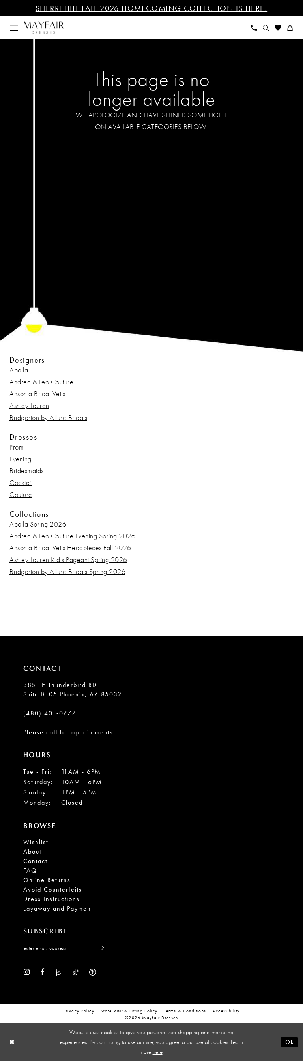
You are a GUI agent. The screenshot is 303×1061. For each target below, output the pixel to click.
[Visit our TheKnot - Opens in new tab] (58, 971)
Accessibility (225, 1010)
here (158, 1052)
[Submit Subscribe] (100, 948)
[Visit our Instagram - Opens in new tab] (26, 971)
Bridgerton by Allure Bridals (48, 417)
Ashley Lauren (29, 405)
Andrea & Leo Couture (41, 381)
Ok (289, 1042)
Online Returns (47, 880)
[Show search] (266, 28)
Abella (18, 369)
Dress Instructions (51, 899)
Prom (16, 446)
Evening (20, 458)
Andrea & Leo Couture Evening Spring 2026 (72, 535)
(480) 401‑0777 (49, 713)
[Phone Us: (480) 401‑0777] (254, 28)
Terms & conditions (185, 1010)
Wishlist (35, 842)
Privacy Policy (79, 1010)
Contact (35, 861)
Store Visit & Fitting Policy (129, 1010)
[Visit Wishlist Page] (278, 27)
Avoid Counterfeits (52, 889)
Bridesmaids (26, 470)
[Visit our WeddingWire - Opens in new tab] (93, 971)
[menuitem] (14, 28)
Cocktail (20, 482)
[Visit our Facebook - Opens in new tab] (42, 971)
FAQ (30, 870)
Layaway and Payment (58, 908)
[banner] (44, 28)
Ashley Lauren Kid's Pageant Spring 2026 (68, 559)
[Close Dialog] (12, 1042)
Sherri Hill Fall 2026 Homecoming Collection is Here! (151, 8)
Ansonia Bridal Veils (37, 393)
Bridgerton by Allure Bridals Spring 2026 (67, 571)
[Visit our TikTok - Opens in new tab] (75, 971)
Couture (20, 494)
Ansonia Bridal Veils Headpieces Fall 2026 (70, 547)
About (32, 851)
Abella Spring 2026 (37, 524)
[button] (14, 28)
